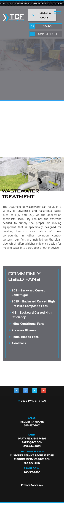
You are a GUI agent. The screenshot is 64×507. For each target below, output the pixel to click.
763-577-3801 (32, 425)
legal (41, 485)
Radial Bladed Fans (25, 337)
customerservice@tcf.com (32, 459)
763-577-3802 (32, 463)
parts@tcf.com (32, 442)
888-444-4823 (32, 446)
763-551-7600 (32, 472)
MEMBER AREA (22, 3)
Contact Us (6, 3)
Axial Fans (19, 343)
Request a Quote (32, 421)
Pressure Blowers (24, 330)
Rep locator (49, 3)
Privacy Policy (29, 485)
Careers (35, 3)
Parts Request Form (32, 438)
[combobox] (46, 34)
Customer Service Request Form (32, 455)
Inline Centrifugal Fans (28, 324)
